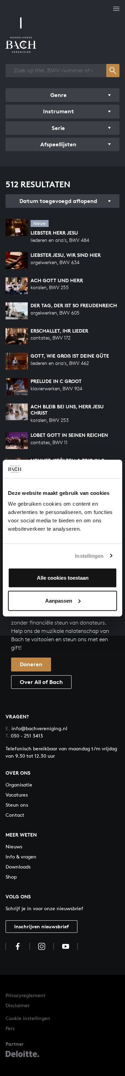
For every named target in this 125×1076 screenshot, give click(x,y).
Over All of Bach (41, 681)
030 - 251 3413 (24, 736)
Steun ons (17, 805)
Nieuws (14, 846)
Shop (11, 877)
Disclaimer (18, 1005)
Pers (10, 1028)
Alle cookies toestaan (63, 578)
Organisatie (19, 785)
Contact (15, 815)
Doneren (31, 664)
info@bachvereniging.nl (36, 728)
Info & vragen (21, 856)
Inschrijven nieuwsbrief (41, 926)
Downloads (18, 867)
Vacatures (17, 795)
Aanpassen (58, 600)
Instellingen (89, 556)
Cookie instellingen (28, 1018)
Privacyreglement (25, 995)
